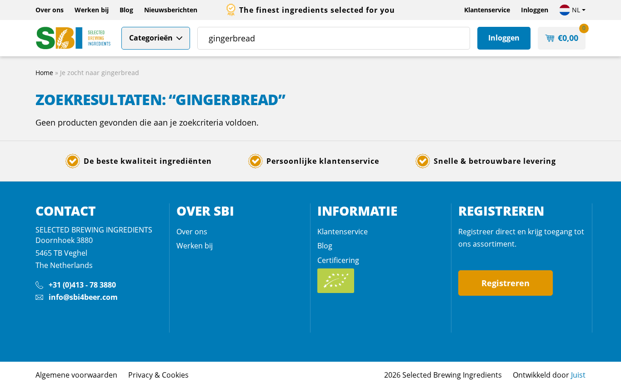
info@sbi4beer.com (83, 297)
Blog (126, 9)
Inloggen (534, 9)
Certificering (338, 260)
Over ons (49, 9)
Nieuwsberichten (170, 9)
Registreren (505, 283)
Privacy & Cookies (158, 375)
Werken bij (92, 9)
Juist (578, 375)
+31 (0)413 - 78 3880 (82, 285)
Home (44, 72)
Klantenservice (487, 9)
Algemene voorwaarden (76, 375)
